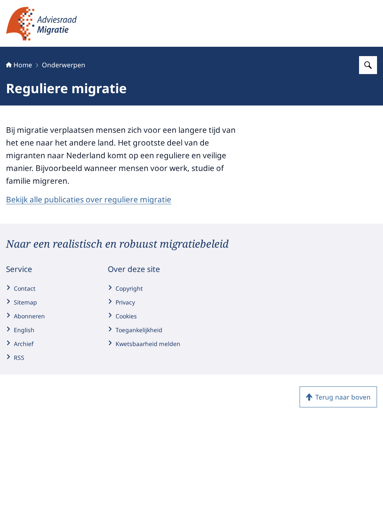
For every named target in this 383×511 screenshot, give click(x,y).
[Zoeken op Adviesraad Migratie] (368, 65)
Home (22, 64)
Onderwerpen (63, 64)
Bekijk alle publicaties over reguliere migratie (88, 199)
